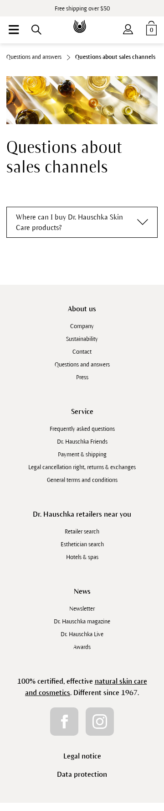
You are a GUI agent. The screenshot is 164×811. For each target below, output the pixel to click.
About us (82, 309)
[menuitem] (13, 30)
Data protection (82, 774)
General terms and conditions (82, 480)
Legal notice (82, 756)
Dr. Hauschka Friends (82, 442)
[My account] (128, 27)
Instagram (100, 721)
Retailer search (82, 531)
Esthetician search (82, 544)
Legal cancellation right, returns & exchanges (82, 467)
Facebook (64, 721)
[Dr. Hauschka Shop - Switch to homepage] (82, 20)
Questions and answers (82, 364)
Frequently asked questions (82, 429)
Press (82, 377)
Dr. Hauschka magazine (82, 621)
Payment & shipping (82, 454)
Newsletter (82, 609)
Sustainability (82, 339)
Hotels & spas (82, 557)
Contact (82, 352)
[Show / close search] (36, 30)
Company (82, 326)
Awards (82, 647)
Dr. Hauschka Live (82, 634)
